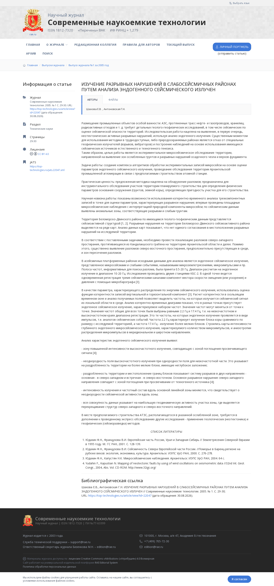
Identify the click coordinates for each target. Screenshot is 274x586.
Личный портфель (234, 47)
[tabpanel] (166, 109)
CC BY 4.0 (43, 154)
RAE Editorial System (106, 562)
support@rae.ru (80, 542)
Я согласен (239, 579)
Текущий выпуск (180, 44)
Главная (33, 44)
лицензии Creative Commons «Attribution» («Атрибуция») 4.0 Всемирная (111, 558)
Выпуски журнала (53, 65)
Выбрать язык (241, 3)
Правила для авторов (141, 44)
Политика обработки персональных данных (49, 566)
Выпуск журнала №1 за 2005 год (89, 65)
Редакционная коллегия (95, 44)
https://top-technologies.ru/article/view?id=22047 (119, 495)
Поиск (48, 53)
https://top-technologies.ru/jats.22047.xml (47, 168)
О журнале (55, 44)
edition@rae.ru (106, 547)
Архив (31, 53)
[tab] (92, 99)
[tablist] (166, 99)
